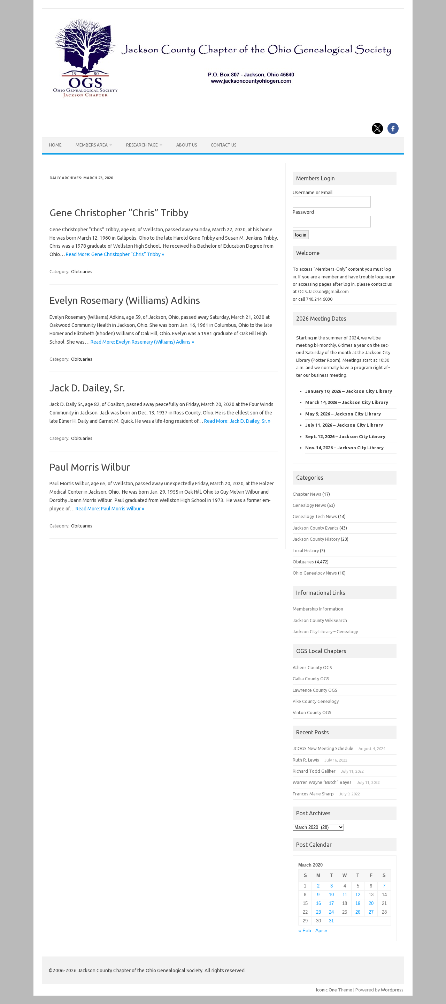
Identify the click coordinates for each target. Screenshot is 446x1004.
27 (371, 912)
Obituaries (81, 271)
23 (318, 912)
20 (371, 903)
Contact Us (223, 145)
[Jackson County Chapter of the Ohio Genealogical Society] (222, 98)
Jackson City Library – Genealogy (325, 631)
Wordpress (392, 989)
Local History (306, 550)
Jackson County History (316, 539)
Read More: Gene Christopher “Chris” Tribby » (115, 254)
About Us (186, 145)
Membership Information (318, 608)
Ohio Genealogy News (315, 572)
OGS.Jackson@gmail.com (323, 291)
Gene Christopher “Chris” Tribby (119, 212)
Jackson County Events (315, 527)
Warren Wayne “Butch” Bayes (322, 782)
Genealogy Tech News (315, 516)
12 (357, 894)
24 (331, 912)
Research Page (142, 145)
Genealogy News (309, 505)
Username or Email (313, 192)
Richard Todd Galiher (314, 771)
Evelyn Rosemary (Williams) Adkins (124, 300)
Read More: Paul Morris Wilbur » (110, 508)
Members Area (92, 145)
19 (357, 903)
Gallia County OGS (311, 678)
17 (331, 903)
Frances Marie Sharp (313, 793)
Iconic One (326, 989)
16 (318, 903)
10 (331, 894)
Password (303, 212)
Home (55, 145)
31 (331, 920)
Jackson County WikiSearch (320, 620)
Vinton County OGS (312, 712)
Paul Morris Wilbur (89, 467)
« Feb (304, 930)
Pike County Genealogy (316, 701)
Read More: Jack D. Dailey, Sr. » (237, 421)
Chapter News (307, 494)
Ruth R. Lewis (306, 759)
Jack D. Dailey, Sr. (87, 387)
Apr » (321, 930)
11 (345, 894)
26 (357, 912)
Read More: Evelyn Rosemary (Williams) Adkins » (142, 342)
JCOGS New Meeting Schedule (323, 748)
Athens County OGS (312, 667)
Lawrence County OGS (315, 690)
